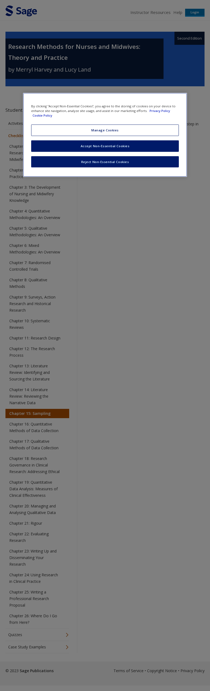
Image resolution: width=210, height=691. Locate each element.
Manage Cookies (105, 130)
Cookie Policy (42, 115)
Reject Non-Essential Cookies (105, 162)
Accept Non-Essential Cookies (105, 146)
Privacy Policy (160, 110)
